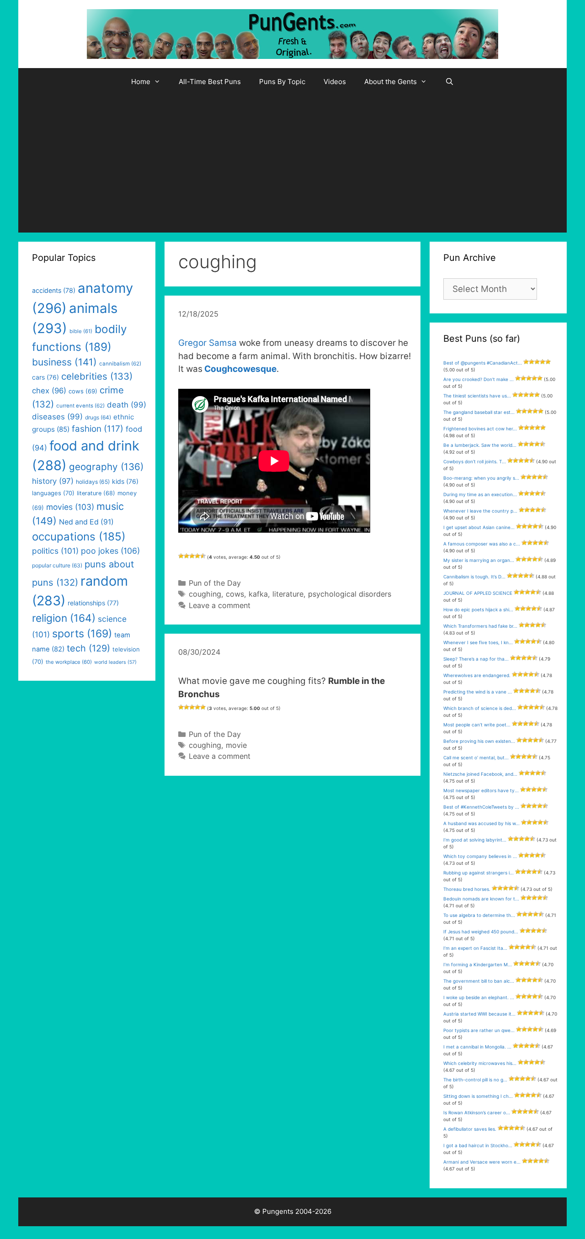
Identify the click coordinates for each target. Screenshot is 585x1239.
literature (287, 593)
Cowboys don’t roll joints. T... (474, 461)
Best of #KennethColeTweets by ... (481, 807)
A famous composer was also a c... (481, 543)
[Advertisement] (292, 164)
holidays (93, 481)
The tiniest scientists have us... (477, 395)
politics (55, 551)
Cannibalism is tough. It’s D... (474, 576)
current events (80, 405)
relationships (93, 603)
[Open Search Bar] (449, 81)
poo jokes (110, 551)
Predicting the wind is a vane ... (477, 691)
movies (70, 507)
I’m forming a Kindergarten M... (477, 964)
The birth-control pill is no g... (475, 1079)
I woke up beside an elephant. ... (478, 997)
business (64, 362)
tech (88, 648)
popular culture (57, 565)
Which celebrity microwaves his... (479, 1063)
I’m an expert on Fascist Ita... (475, 948)
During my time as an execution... (480, 494)
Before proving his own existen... (479, 741)
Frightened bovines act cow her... (480, 428)
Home (140, 81)
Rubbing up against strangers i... (478, 872)
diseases (57, 416)
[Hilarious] (203, 556)
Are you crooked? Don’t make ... (478, 379)
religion (64, 618)
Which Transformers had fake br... (480, 626)
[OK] (192, 556)
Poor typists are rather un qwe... (479, 1030)
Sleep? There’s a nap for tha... (476, 659)
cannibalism (120, 363)
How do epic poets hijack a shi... (478, 609)
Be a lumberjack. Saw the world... (479, 445)
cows (235, 593)
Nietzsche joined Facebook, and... (480, 774)
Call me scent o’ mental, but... (476, 757)
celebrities (97, 376)
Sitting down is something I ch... (478, 1096)
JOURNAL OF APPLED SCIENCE (477, 593)
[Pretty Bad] (186, 556)
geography (106, 466)
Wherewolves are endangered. (477, 675)
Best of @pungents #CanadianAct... (482, 362)
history (53, 481)
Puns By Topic (282, 81)
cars (45, 377)
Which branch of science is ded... (479, 708)
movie (236, 745)
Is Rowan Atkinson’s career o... (476, 1112)
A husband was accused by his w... (481, 823)
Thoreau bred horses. (466, 889)
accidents (53, 290)
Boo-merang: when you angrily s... (481, 478)
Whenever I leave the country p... (480, 511)
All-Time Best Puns (210, 81)
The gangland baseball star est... (479, 412)
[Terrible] (181, 556)
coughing (205, 593)
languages (53, 493)
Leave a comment (219, 605)
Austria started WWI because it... (479, 1014)
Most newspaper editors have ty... (481, 790)
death (126, 404)
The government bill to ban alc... (478, 981)
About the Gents (390, 81)
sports (82, 633)
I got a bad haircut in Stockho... (477, 1145)
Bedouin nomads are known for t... (481, 898)
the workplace (69, 662)
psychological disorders (349, 593)
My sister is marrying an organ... (478, 560)
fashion (97, 429)
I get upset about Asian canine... (479, 527)
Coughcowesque (240, 369)
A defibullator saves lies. (469, 1129)
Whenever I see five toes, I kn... (478, 642)
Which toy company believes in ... (480, 856)
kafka (258, 593)
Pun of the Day (215, 583)
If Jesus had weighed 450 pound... (480, 931)
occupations (79, 536)
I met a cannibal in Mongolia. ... (477, 1046)
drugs (98, 417)
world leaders (115, 662)
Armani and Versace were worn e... (482, 1162)
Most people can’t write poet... (477, 724)
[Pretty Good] (197, 556)
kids (125, 481)
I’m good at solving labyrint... (474, 839)
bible (80, 331)
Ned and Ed (86, 522)
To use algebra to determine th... (479, 915)
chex (49, 390)
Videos (335, 81)
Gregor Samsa (207, 343)
